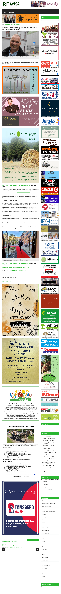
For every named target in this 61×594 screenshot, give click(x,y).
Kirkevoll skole (46, 443)
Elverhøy (46, 440)
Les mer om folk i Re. (8, 281)
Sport (43, 573)
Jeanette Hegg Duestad (52, 442)
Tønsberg (51, 465)
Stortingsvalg (49, 463)
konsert (44, 446)
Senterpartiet (51, 462)
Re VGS (53, 460)
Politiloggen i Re (45, 557)
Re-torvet (16, 547)
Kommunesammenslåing (49, 445)
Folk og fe (44, 514)
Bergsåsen (48, 436)
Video (43, 579)
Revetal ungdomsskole (46, 460)
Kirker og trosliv (45, 527)
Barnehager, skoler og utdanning (48, 503)
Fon (50, 440)
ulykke (52, 467)
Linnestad (51, 450)
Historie (43, 522)
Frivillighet (44, 519)
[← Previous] (3, 549)
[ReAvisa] (11, 6)
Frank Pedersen (9, 547)
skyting (55, 462)
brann (49, 438)
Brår (43, 440)
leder (43, 538)
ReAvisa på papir (45, 456)
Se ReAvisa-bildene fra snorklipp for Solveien (10, 545)
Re (46, 455)
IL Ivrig (47, 442)
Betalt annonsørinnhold (46, 506)
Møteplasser (44, 546)
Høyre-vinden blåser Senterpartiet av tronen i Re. (15, 267)
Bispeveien (44, 438)
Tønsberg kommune (46, 467)
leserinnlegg (45, 450)
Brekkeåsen (53, 438)
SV (52, 463)
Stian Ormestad (16, 24)
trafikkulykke (45, 465)
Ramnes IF (51, 452)
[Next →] (37, 549)
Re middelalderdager (46, 565)
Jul (42, 443)
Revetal (20, 547)
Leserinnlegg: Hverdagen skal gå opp (9, 541)
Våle (44, 471)
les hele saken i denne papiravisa (23, 192)
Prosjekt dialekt (45, 560)
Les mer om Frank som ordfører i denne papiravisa (16, 185)
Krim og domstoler (45, 530)
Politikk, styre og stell (33, 539)
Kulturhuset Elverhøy (46, 448)
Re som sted (44, 568)
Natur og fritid (44, 549)
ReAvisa (54, 454)
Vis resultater (49, 490)
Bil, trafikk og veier (45, 508)
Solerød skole (44, 463)
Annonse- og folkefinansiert (9, 12)
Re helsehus (51, 456)
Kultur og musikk (45, 533)
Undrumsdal (46, 469)
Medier (43, 541)
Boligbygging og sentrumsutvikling (48, 511)
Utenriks (43, 576)
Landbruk (44, 535)
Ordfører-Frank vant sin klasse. (17, 270)
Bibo (53, 436)
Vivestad (53, 469)
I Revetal (45, 481)
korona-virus (49, 446)
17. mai (43, 436)
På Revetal (46, 484)
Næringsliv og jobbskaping (47, 552)
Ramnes (45, 452)
